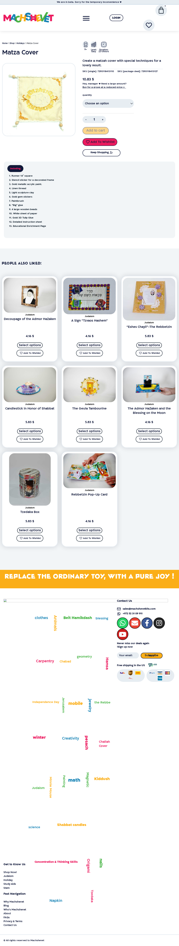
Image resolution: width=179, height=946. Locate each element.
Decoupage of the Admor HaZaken (30, 319)
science (34, 827)
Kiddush (102, 778)
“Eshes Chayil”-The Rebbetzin (149, 327)
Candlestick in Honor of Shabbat (29, 409)
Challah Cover (104, 744)
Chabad (65, 662)
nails (100, 863)
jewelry (89, 705)
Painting (64, 781)
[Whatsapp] (122, 623)
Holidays (20, 43)
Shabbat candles (71, 824)
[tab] (15, 168)
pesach (86, 742)
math (74, 780)
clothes (41, 617)
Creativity (70, 738)
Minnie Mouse (51, 787)
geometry (84, 656)
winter (39, 737)
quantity (87, 95)
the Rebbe (102, 703)
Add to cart (95, 130)
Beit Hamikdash (77, 617)
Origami (88, 866)
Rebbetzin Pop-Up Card (89, 495)
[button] (116, 17)
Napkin (55, 900)
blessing (102, 618)
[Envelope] (135, 623)
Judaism (38, 788)
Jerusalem (63, 705)
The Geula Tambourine (89, 409)
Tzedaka (92, 896)
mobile (75, 703)
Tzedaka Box (30, 512)
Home (5, 43)
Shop (12, 43)
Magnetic (87, 779)
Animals (55, 623)
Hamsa (107, 663)
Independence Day (45, 702)
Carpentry (45, 661)
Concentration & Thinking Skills (56, 862)
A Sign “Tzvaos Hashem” (89, 321)
